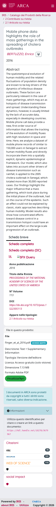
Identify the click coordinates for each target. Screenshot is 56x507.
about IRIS (7, 505)
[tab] (10, 256)
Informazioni (16, 410)
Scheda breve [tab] (18, 237)
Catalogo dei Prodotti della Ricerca (30, 15)
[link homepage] (17, 6)
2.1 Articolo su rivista (17, 22)
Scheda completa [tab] (21, 244)
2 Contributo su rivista (18, 19)
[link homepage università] (41, 6)
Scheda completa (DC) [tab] (25, 250)
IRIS (4, 15)
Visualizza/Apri (15, 378)
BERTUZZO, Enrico (20, 54)
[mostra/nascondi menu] (52, 6)
